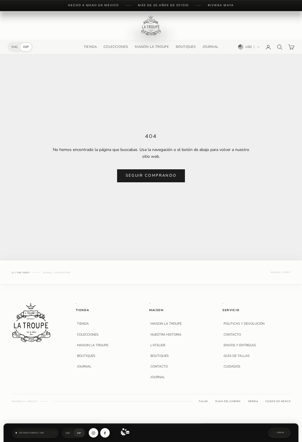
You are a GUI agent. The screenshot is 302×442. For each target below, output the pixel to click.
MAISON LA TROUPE (152, 46)
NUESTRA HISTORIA (165, 335)
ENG (14, 47)
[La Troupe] (31, 322)
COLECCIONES (116, 46)
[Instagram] (93, 433)
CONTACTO (159, 367)
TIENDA (90, 46)
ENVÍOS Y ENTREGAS (240, 345)
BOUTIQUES (186, 46)
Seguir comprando (151, 175)
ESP (26, 47)
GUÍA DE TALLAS (237, 356)
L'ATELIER (157, 345)
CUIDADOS (232, 367)
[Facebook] (105, 433)
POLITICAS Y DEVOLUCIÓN (244, 324)
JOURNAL (210, 46)
